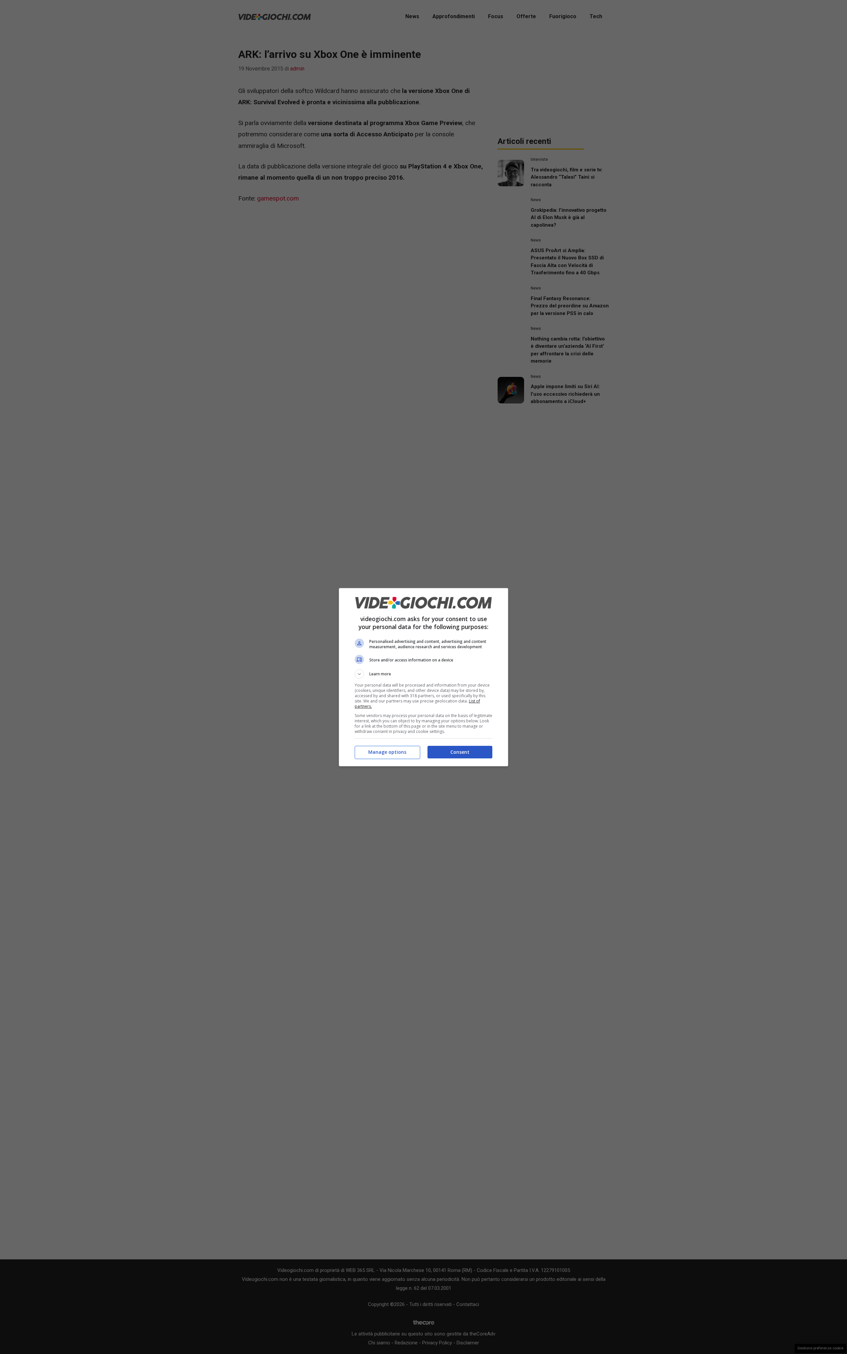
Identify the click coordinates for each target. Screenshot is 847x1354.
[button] (423, 674)
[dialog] (423, 677)
